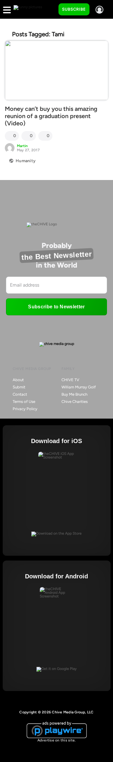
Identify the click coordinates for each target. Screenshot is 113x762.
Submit (19, 387)
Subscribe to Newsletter (56, 306)
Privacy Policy (25, 409)
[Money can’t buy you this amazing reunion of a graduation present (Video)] (56, 70)
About (18, 380)
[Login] (99, 10)
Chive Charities (74, 401)
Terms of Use (24, 401)
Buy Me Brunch (74, 394)
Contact (20, 394)
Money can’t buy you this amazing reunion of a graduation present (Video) (51, 116)
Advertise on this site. (56, 740)
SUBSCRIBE (74, 9)
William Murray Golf (78, 387)
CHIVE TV (70, 380)
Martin (22, 146)
